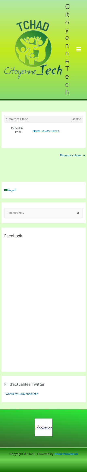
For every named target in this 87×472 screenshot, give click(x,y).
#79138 (76, 119)
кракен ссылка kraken (46, 130)
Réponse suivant (72, 155)
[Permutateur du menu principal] (79, 49)
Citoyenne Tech (67, 49)
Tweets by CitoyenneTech (21, 393)
